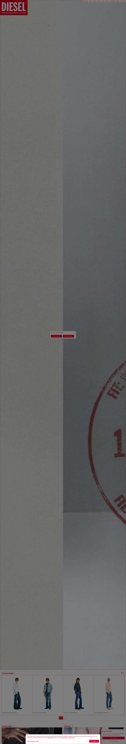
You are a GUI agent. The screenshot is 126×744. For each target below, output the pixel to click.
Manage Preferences (52, 737)
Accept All (94, 741)
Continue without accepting (33, 741)
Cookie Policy (72, 737)
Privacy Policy (64, 737)
